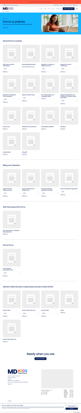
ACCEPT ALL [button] (72, 408)
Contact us (5, 27)
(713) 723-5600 (44, 392)
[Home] (3, 11)
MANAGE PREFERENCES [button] (72, 406)
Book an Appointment (40, 358)
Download (5, 71)
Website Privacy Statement (13, 380)
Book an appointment (68, 8)
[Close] (77, 1)
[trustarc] (78, 412)
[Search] (76, 8)
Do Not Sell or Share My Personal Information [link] (18, 382)
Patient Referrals (12, 377)
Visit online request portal (28, 66)
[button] (57, 378)
